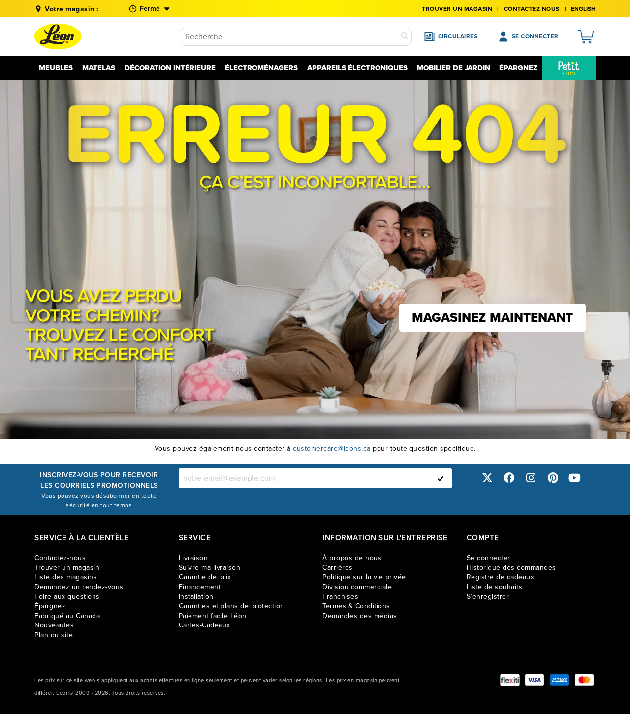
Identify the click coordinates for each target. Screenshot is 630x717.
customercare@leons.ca (332, 448)
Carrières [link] (337, 567)
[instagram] (531, 478)
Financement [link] (200, 587)
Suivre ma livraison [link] (210, 567)
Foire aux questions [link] (67, 597)
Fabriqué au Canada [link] (67, 616)
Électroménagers (261, 67)
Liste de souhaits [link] (495, 587)
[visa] (534, 680)
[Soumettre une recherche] (404, 36)
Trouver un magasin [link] (457, 9)
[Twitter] (487, 478)
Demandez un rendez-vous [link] (79, 587)
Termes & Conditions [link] (356, 606)
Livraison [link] (193, 558)
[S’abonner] (440, 478)
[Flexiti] (510, 680)
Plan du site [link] (53, 635)
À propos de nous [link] (351, 558)
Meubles (56, 67)
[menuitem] (569, 68)
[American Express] (559, 680)
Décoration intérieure (170, 67)
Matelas (98, 67)
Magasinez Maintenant (492, 317)
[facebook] (509, 478)
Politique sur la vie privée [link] (364, 577)
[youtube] (575, 478)
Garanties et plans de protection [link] (231, 606)
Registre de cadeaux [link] (501, 577)
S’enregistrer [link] (488, 597)
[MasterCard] (584, 680)
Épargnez (518, 67)
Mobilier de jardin (453, 67)
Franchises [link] (340, 597)
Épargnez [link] (49, 606)
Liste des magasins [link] (65, 577)
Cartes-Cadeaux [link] (204, 625)
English (583, 9)
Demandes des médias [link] (359, 616)
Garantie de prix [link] (205, 577)
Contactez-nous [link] (60, 558)
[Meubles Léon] (57, 36)
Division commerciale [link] (357, 587)
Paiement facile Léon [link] (213, 616)
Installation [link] (196, 597)
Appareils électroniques (357, 67)
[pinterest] (553, 478)
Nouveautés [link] (54, 625)
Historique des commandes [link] (511, 567)
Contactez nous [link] (532, 9)
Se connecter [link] (488, 558)
